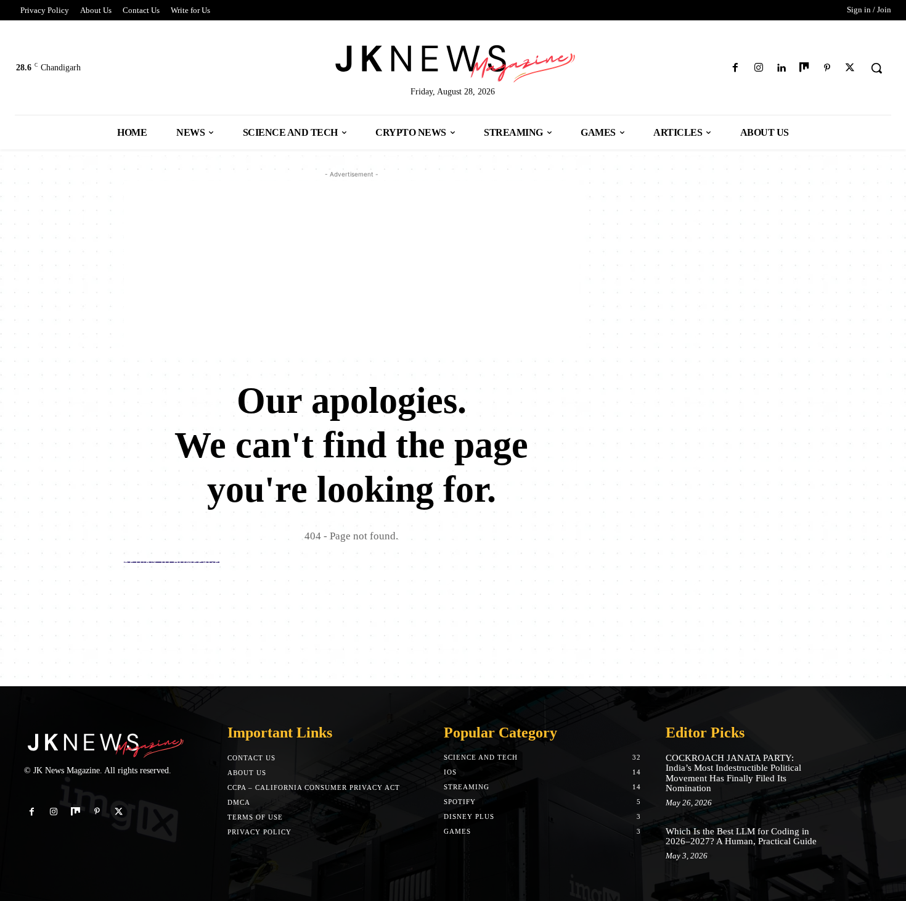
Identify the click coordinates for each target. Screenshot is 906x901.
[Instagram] (758, 68)
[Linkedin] (781, 68)
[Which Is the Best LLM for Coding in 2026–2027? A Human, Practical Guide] (846, 844)
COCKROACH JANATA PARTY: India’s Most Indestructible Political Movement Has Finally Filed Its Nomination (733, 773)
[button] (876, 68)
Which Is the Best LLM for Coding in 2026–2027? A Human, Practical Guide (741, 836)
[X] (850, 68)
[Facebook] (735, 68)
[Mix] (804, 68)
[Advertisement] (351, 267)
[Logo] (453, 61)
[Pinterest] (827, 68)
